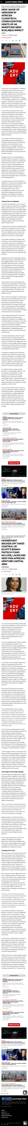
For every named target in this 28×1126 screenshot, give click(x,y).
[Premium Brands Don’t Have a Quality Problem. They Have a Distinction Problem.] (14, 471)
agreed (14, 211)
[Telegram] (19, 40)
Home (2, 6)
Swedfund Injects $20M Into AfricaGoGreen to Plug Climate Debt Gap (11, 430)
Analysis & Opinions (7, 449)
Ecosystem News (7, 427)
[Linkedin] (12, 40)
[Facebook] (2, 40)
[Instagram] (4, 1106)
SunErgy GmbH (18, 116)
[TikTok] (8, 1106)
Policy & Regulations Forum (10, 438)
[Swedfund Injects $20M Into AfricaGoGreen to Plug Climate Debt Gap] (14, 493)
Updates (7, 6)
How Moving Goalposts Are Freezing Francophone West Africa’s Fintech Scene (13, 440)
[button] (25, 1123)
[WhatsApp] (9, 40)
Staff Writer (7, 37)
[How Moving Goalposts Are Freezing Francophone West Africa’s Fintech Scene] (14, 514)
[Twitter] (6, 40)
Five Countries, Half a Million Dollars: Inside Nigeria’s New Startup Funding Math (13, 451)
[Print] (16, 40)
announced (4, 323)
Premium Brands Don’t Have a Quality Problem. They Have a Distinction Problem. (13, 418)
